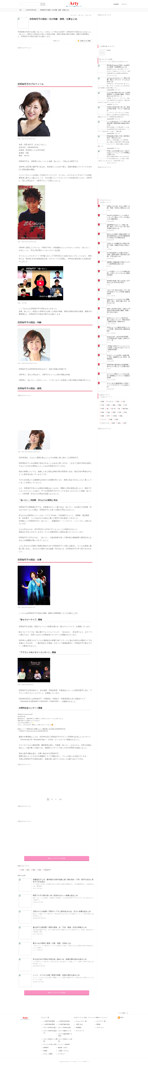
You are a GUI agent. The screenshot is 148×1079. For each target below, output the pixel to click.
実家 (114, 412)
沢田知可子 (47, 870)
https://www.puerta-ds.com (29, 363)
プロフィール (105, 423)
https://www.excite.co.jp (28, 607)
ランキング (110, 401)
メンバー (104, 419)
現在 (28, 870)
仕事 (22, 870)
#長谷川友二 (30, 729)
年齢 (39, 870)
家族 (114, 405)
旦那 (116, 419)
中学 (108, 416)
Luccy (34, 888)
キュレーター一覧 (81, 1021)
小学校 (115, 416)
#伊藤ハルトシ (38, 729)
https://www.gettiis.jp (27, 684)
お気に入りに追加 (85, 41)
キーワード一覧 (101, 1021)
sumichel (35, 902)
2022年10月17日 (43, 731)
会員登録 (116, 4)
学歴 (102, 408)
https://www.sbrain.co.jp (28, 139)
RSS (121, 1017)
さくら (34, 950)
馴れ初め (125, 408)
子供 (102, 405)
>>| (60, 799)
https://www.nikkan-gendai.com (31, 452)
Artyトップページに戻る (56, 858)
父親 (108, 412)
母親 (102, 416)
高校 (120, 405)
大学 (125, 405)
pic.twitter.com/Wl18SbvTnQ (57, 729)
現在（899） (74, 15)
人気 (123, 401)
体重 (111, 419)
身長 (108, 405)
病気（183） (89, 15)
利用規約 (78, 1027)
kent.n (34, 934)
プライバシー (100, 1027)
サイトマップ (80, 1031)
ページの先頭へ (122, 1013)
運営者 (98, 1024)
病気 (34, 870)
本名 (125, 412)
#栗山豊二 (46, 729)
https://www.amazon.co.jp (29, 241)
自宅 (125, 423)
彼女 (119, 423)
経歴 (113, 423)
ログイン (124, 4)
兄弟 (120, 412)
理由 (121, 416)
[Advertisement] (38, 62)
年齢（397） (81, 15)
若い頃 (113, 408)
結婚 (102, 401)
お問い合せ (79, 1024)
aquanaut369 (36, 918)
